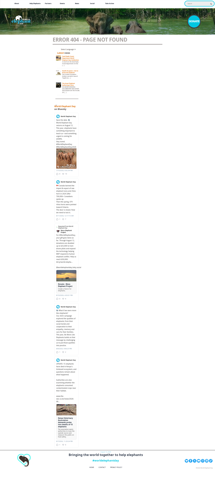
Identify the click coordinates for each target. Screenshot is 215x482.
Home (91, 467)
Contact (102, 467)
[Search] (211, 4)
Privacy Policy (116, 467)
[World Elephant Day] (21, 21)
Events (62, 3)
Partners (48, 3)
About (16, 3)
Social (92, 3)
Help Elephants (35, 3)
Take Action (109, 3)
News (77, 3)
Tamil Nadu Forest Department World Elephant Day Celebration (70, 58)
